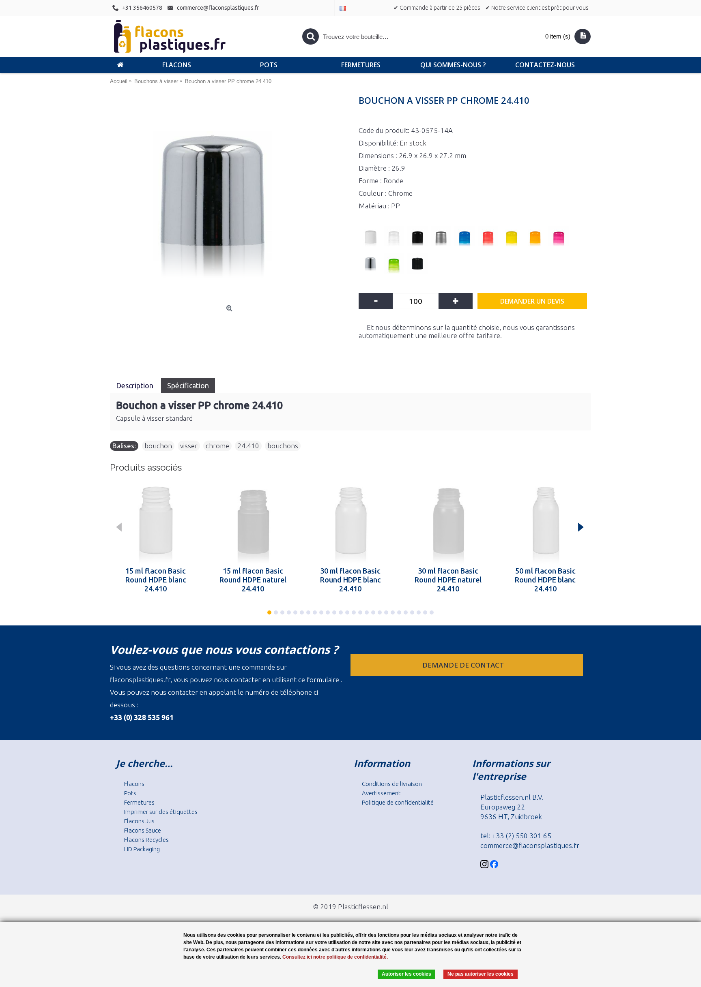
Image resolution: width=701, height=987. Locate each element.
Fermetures (139, 802)
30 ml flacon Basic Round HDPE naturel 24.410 (448, 580)
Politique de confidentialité (398, 802)
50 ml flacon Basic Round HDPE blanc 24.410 (545, 580)
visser (189, 446)
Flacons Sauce (142, 830)
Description (135, 385)
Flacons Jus (139, 821)
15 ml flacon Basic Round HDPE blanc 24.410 (155, 580)
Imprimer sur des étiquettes (161, 811)
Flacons (134, 783)
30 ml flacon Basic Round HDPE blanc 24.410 (350, 580)
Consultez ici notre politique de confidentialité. (335, 957)
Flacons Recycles (146, 839)
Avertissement (381, 793)
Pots (130, 793)
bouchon (158, 446)
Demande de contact (463, 665)
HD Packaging (142, 849)
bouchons (282, 446)
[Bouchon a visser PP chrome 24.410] (230, 199)
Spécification (188, 385)
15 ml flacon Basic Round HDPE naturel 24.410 (252, 580)
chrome (217, 446)
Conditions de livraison (392, 783)
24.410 (248, 446)
